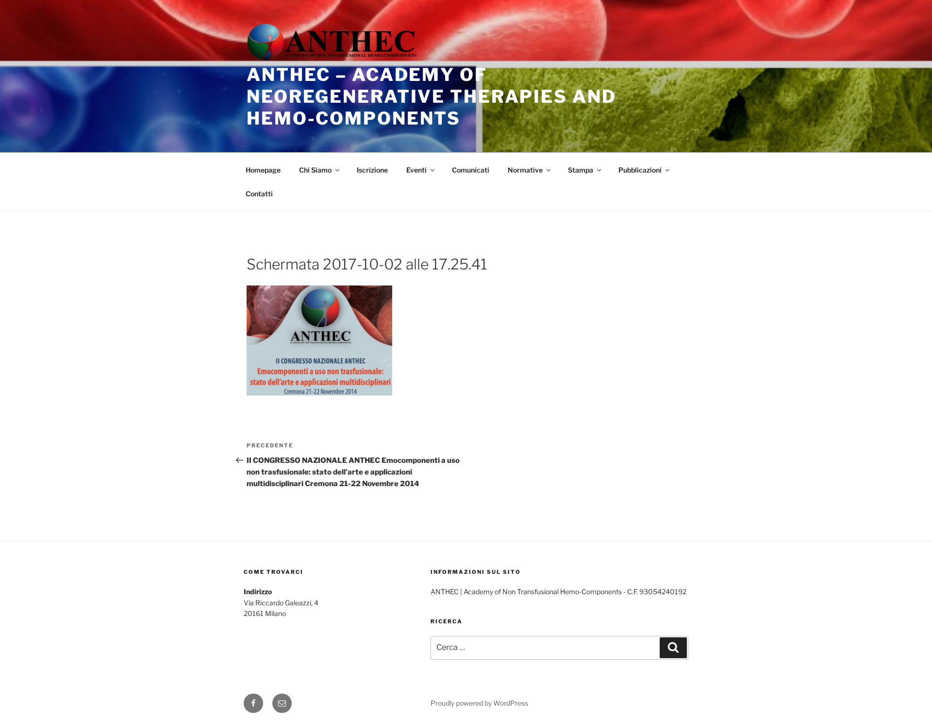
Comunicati (470, 170)
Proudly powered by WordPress (479, 703)
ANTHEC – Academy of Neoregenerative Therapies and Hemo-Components (431, 96)
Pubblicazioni (640, 170)
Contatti (259, 194)
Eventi (416, 170)
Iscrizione (372, 170)
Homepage (263, 170)
